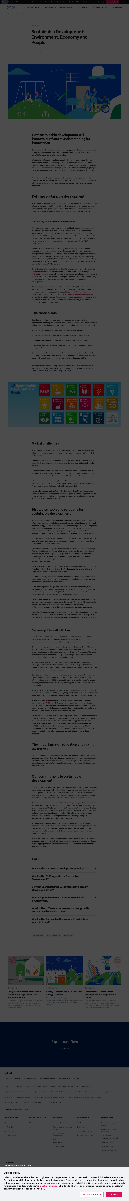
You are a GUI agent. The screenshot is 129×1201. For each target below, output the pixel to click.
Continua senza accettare (17, 1165)
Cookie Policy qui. (49, 1185)
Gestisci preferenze (91, 1194)
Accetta (114, 1194)
